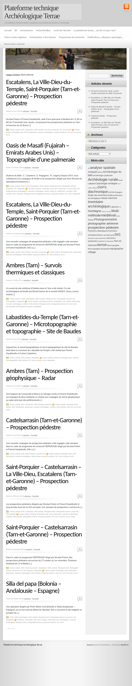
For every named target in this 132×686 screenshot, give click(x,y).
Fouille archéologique (32, 186)
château (68, 301)
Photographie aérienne (69, 186)
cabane (91, 183)
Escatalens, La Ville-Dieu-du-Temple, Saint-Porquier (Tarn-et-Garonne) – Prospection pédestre (106, 100)
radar (68, 407)
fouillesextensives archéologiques (16, 191)
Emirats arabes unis (73, 189)
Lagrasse (114, 207)
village (73, 517)
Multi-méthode (39, 130)
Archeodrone (26, 30)
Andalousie (20, 620)
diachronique (32, 132)
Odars (118, 216)
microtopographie (11, 360)
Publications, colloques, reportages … (106, 37)
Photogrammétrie (55, 186)
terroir (8, 135)
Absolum (90, 645)
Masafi (46, 191)
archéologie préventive (46, 301)
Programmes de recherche (71, 37)
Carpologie (101, 183)
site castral (77, 407)
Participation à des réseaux (43, 37)
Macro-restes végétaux (15, 37)
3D (15, 30)
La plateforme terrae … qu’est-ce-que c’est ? (95, 30)
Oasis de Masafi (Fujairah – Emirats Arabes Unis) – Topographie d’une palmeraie (40, 153)
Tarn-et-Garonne (76, 132)
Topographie (21, 189)
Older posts (10, 629)
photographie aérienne (43, 194)
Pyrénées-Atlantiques (98, 231)
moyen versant (106, 211)
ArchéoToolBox (43, 30)
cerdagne (112, 183)
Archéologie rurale (17, 132)
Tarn (70, 304)
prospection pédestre (60, 132)
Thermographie (11, 301)
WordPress (125, 645)
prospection (55, 130)
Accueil (7, 30)
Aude (120, 180)
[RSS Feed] (126, 8)
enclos (111, 192)
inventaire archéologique (45, 132)
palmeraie (20, 194)
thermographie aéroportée (24, 306)
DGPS (22, 130)
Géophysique (29, 130)
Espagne (44, 620)
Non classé (47, 130)
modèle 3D (52, 191)
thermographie (10, 306)
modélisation (61, 191)
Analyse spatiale (15, 130)
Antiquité (56, 358)
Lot (120, 207)
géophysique (29, 407)
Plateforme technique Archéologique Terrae (32, 12)
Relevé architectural (105, 235)
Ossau (91, 220)
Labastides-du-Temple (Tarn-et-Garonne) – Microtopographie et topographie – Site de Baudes (43, 324)
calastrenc (26, 111)
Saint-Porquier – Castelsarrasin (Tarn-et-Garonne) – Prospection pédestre (44, 534)
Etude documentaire (31, 568)
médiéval (25, 304)
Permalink (34, 111)
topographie (76, 194)
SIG (61, 130)
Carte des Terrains (62, 30)
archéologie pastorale (103, 175)
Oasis (14, 194)
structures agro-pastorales (97, 238)
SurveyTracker (67, 130)
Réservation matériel (14, 44)
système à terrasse (105, 241)
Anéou (100, 172)
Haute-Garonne (109, 198)
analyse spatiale (36, 189)
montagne (69, 191)
